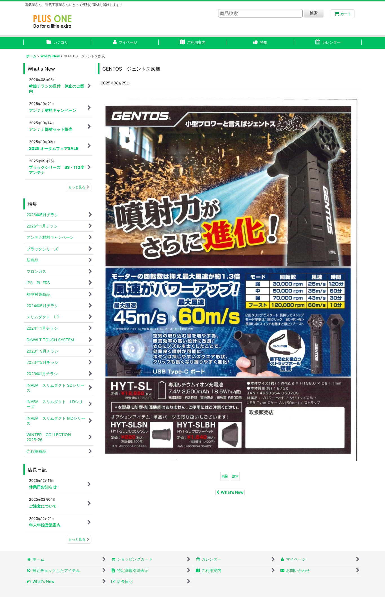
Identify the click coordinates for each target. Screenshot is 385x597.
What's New (232, 492)
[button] (260, 43)
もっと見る (76, 187)
